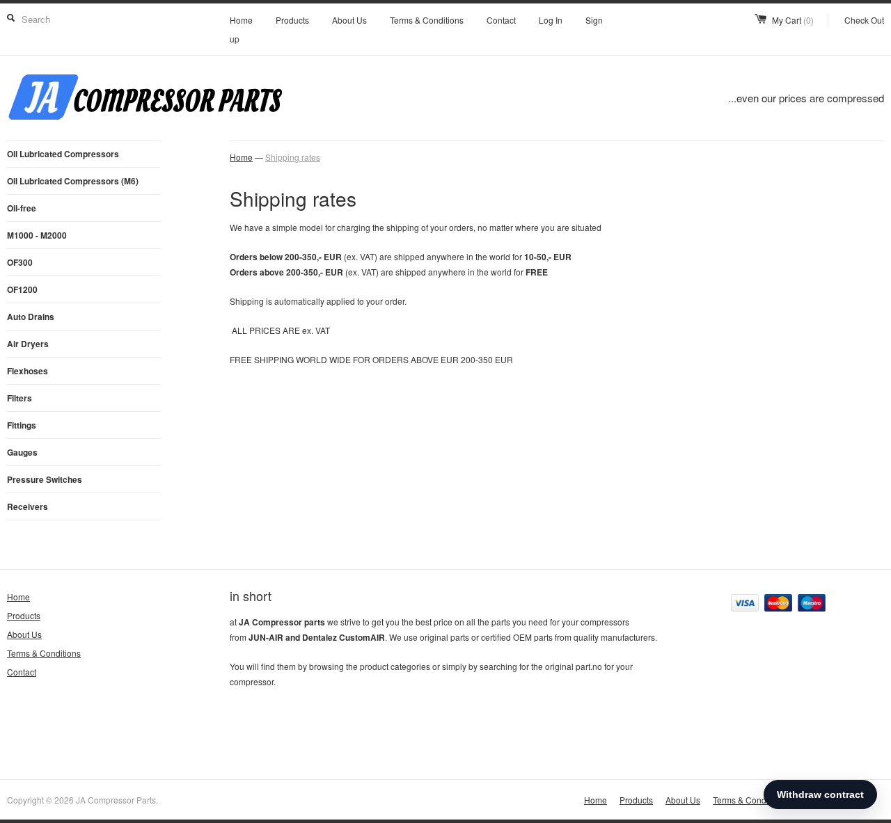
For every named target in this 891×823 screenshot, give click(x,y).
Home (241, 20)
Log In (550, 20)
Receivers (27, 506)
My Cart (793, 20)
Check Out (864, 20)
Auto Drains (30, 316)
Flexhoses (27, 371)
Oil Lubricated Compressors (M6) (73, 181)
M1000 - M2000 (37, 235)
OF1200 (22, 289)
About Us (349, 20)
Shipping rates (292, 157)
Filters (19, 398)
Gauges (22, 452)
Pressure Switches (44, 479)
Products (292, 20)
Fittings (21, 425)
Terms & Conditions (427, 20)
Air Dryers (28, 343)
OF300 (20, 262)
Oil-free (21, 208)
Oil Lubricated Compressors (63, 153)
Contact (501, 20)
